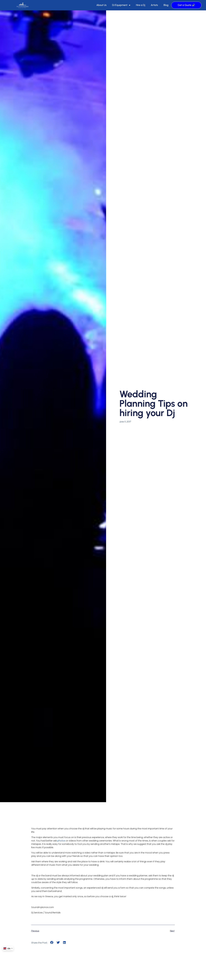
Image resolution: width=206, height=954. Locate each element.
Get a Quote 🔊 (186, 5)
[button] (52, 942)
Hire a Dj (140, 5)
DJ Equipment (119, 5)
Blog (166, 5)
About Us (101, 5)
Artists (154, 5)
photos (61, 840)
